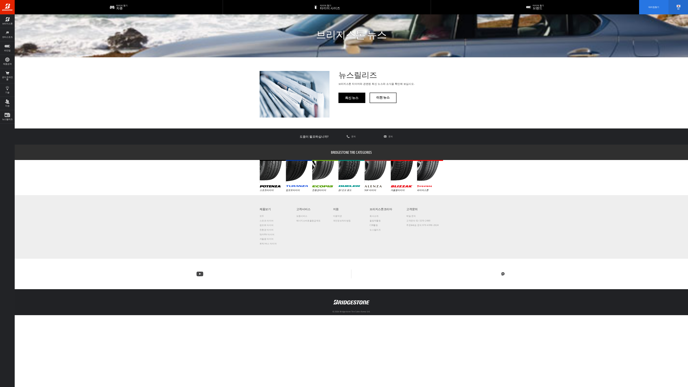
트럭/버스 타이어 (268, 243)
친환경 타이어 (266, 229)
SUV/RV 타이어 (267, 234)
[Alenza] (377, 171)
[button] (7, 21)
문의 (353, 136)
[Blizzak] (404, 171)
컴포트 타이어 (266, 225)
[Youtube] (199, 273)
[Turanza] (299, 171)
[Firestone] (430, 171)
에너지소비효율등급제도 (308, 220)
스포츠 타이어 (266, 220)
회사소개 (374, 216)
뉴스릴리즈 (375, 229)
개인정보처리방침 (342, 220)
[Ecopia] (325, 171)
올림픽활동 (375, 220)
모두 (262, 216)
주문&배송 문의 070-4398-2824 (422, 225)
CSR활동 (374, 225)
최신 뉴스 (352, 98)
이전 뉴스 (383, 97)
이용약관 (337, 216)
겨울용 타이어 (266, 239)
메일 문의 (411, 216)
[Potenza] (273, 171)
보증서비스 (301, 216)
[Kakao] (502, 273)
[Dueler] (351, 171)
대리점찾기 (653, 7)
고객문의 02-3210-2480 (418, 220)
